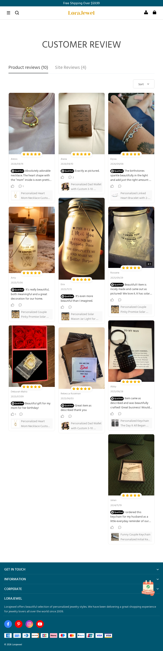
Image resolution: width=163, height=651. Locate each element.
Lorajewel (17, 644)
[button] (8, 12)
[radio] (24, 154)
